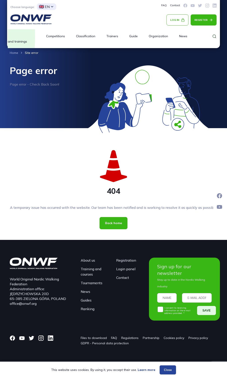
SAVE (206, 310)
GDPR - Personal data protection (105, 343)
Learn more (146, 370)
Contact (175, 5)
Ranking (87, 309)
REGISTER (200, 20)
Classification (85, 36)
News (183, 36)
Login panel (125, 269)
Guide (133, 36)
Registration (126, 260)
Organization (158, 36)
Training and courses (91, 271)
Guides (86, 300)
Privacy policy (198, 338)
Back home (113, 223)
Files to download (94, 338)
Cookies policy (174, 338)
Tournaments (91, 283)
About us (88, 260)
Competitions (55, 36)
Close (168, 370)
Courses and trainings (21, 38)
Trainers (112, 36)
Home (14, 53)
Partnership (151, 338)
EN (47, 6)
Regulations (130, 338)
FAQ (164, 5)
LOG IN (174, 20)
